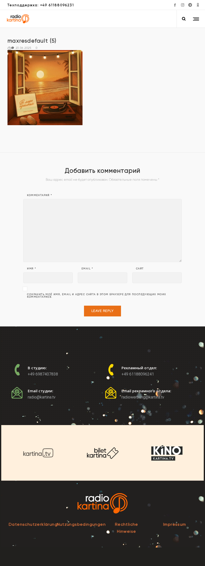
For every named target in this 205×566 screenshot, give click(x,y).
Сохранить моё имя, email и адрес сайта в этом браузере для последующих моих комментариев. (96, 295)
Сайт (140, 268)
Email (87, 268)
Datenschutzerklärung (33, 524)
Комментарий (39, 195)
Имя (31, 268)
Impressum (174, 524)
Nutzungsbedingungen (81, 524)
